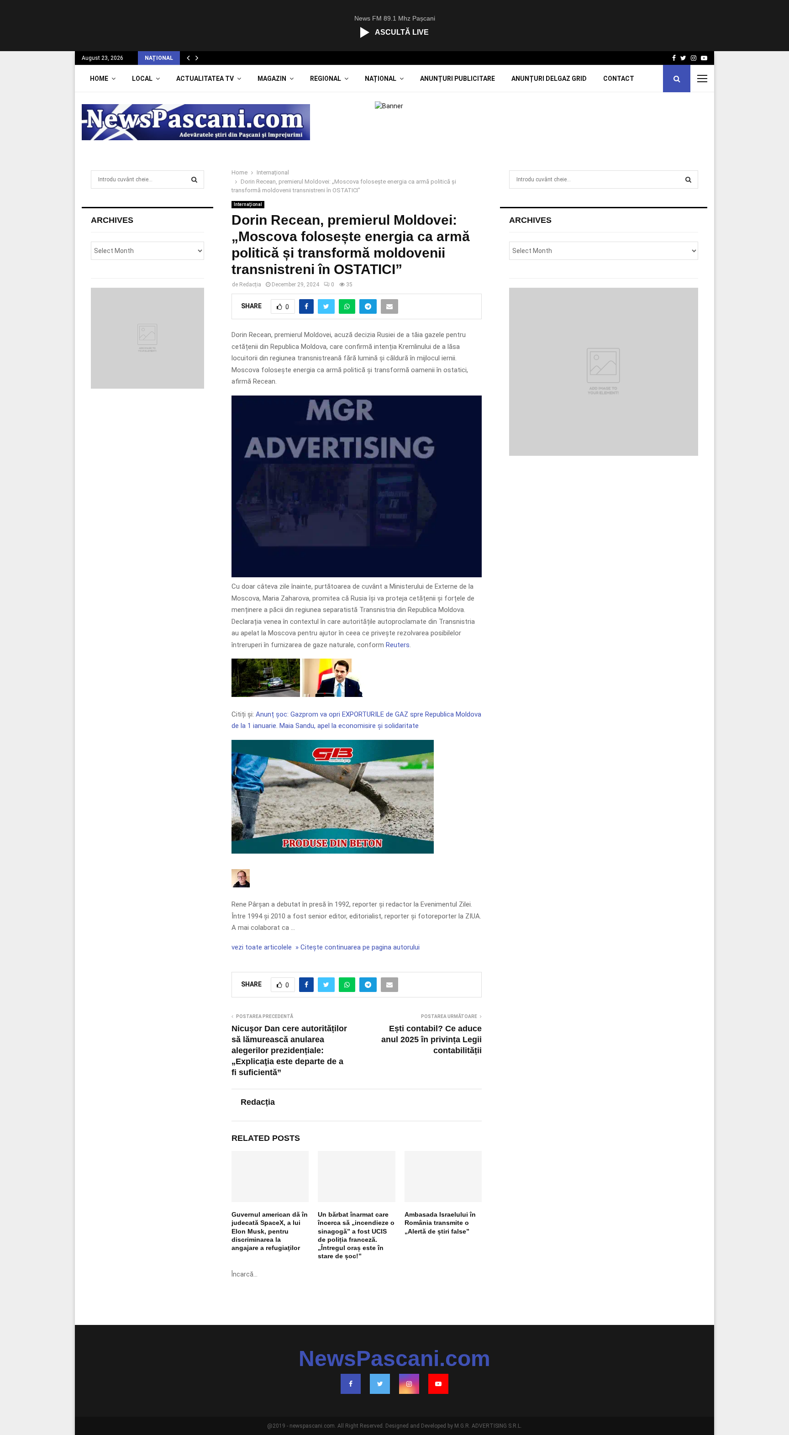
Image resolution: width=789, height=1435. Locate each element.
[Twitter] (380, 1384)
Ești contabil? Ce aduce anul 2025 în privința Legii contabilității (431, 1039)
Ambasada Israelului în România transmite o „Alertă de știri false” (440, 1223)
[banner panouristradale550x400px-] (356, 575)
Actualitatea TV (205, 78)
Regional (325, 78)
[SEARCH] (194, 179)
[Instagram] (409, 1384)
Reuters (398, 645)
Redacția (250, 284)
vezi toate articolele (261, 947)
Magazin (272, 78)
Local (142, 78)
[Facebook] (351, 1384)
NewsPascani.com (394, 1359)
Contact (618, 78)
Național (380, 78)
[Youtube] (438, 1384)
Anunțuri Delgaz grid (549, 78)
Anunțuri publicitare (457, 78)
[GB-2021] (332, 851)
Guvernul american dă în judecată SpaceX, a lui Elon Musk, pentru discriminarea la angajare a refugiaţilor (269, 1231)
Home (99, 78)
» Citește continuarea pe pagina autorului (357, 947)
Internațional (248, 204)
